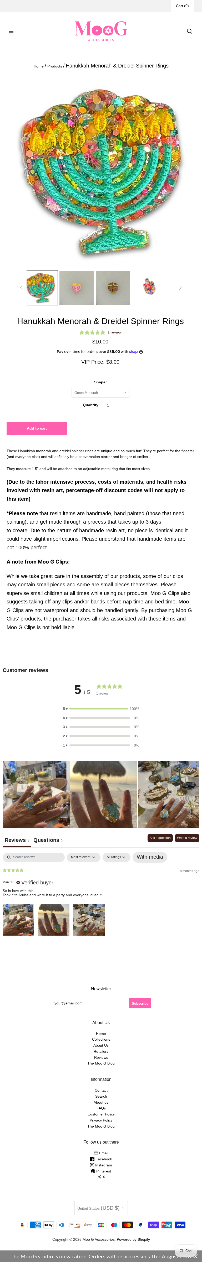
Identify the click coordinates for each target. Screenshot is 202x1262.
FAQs (101, 1108)
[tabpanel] (101, 894)
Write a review (187, 838)
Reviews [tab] (17, 840)
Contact (101, 1090)
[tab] (48, 840)
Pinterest (103, 1171)
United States (98, 1208)
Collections (101, 1039)
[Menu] (11, 31)
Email (103, 1153)
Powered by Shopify (133, 1239)
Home (39, 66)
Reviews (101, 1057)
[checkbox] (150, 857)
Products (54, 66)
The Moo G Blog (101, 1063)
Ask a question (160, 838)
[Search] (189, 31)
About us (101, 1102)
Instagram (103, 1165)
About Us (101, 1045)
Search (101, 1096)
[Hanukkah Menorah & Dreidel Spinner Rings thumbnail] (40, 287)
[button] (101, 709)
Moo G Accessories (99, 1239)
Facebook (103, 1159)
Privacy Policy (101, 1120)
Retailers (101, 1051)
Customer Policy (101, 1114)
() (182, 6)
